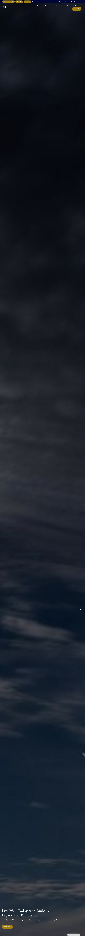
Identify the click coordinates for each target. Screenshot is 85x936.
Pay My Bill (19, 1)
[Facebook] (32, 2)
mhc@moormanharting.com (77, 1)
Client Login (27, 1)
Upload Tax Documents (8, 1)
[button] (40, 5)
